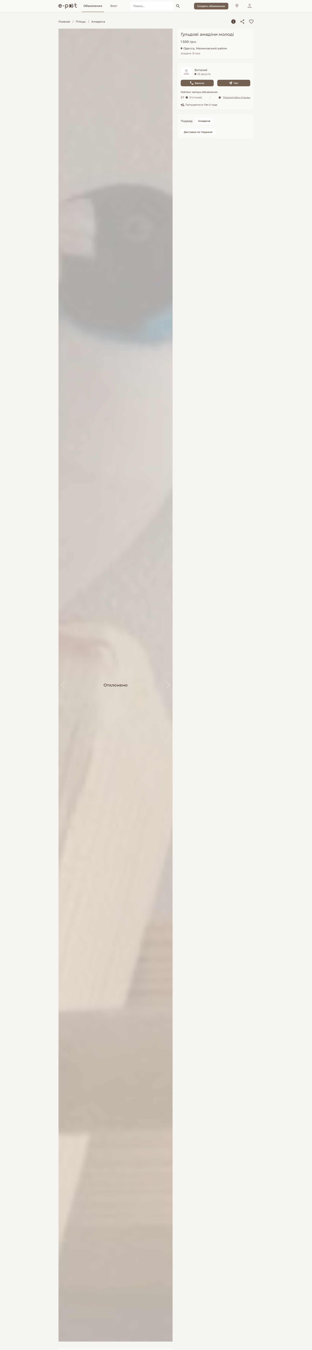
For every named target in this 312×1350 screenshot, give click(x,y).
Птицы (81, 21)
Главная (64, 21)
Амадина (98, 21)
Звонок (199, 83)
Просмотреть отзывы (236, 97)
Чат (236, 83)
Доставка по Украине (198, 132)
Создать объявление (211, 6)
